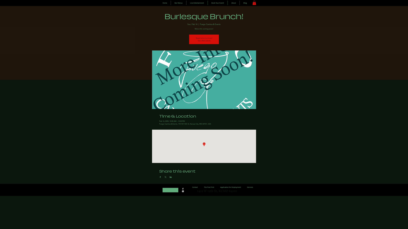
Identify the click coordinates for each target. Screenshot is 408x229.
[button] (254, 3)
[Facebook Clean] (183, 189)
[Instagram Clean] (183, 191)
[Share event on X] (165, 177)
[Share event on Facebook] (160, 177)
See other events (204, 41)
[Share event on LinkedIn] (171, 177)
